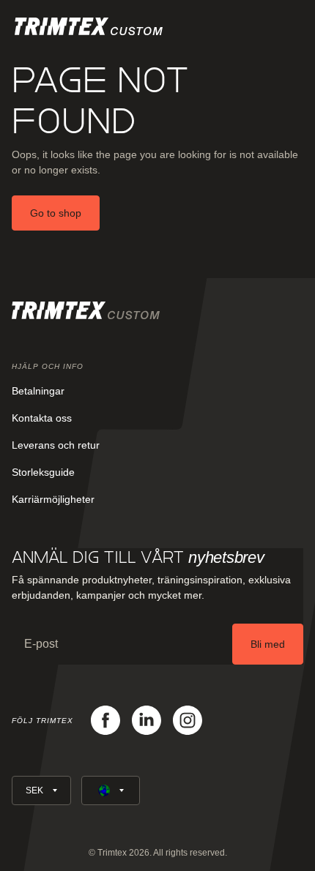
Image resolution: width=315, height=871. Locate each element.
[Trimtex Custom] (89, 26)
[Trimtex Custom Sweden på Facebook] (105, 720)
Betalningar (38, 391)
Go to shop (55, 213)
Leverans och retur (56, 445)
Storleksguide (43, 472)
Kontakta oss (42, 418)
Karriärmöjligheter (53, 499)
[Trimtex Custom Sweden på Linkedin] (146, 720)
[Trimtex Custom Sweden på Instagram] (187, 720)
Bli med (268, 644)
